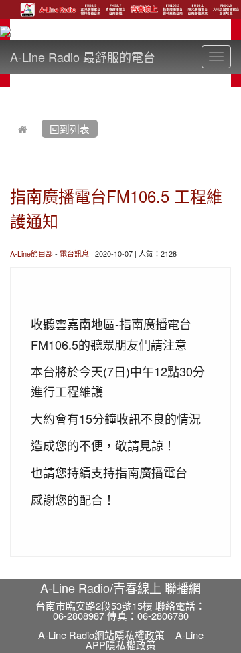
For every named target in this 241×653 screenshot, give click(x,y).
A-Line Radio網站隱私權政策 (101, 635)
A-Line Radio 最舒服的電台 (82, 57)
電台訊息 (74, 253)
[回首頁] (22, 129)
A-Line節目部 (31, 253)
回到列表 (70, 129)
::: (13, 95)
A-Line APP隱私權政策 (145, 640)
